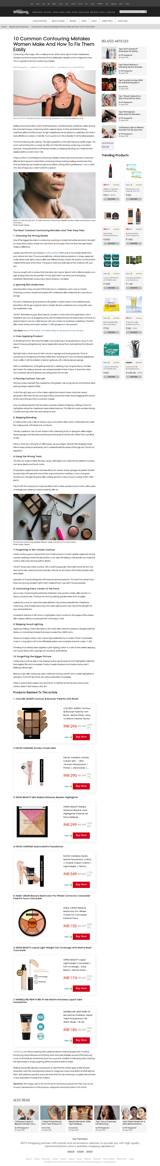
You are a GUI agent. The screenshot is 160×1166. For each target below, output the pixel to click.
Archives (131, 1159)
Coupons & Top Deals (40, 21)
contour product (52, 253)
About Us (28, 1159)
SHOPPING (100, 4)
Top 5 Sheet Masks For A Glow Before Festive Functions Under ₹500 (134, 1123)
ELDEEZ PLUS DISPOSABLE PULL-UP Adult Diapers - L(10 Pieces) (110, 324)
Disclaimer (63, 1159)
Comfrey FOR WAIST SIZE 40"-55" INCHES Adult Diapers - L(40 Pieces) (110, 279)
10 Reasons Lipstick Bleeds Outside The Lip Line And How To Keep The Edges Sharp (131, 128)
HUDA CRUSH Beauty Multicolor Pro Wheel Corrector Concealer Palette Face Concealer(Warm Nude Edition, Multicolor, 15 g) (76, 913)
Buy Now (111, 199)
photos (102, 12)
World (38, 4)
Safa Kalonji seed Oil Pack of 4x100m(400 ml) (133, 279)
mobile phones (37, 12)
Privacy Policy (97, 1159)
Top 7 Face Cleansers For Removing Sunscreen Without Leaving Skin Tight (106, 1123)
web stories (94, 12)
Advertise (37, 1159)
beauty (62, 12)
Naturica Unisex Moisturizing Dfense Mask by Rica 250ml (110, 235)
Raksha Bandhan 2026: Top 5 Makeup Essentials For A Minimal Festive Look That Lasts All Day (80, 1123)
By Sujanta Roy (123, 86)
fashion (56, 12)
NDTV (32, 4)
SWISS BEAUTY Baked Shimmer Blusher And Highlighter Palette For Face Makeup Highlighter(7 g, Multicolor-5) (75, 812)
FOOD (67, 4)
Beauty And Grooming (19, 27)
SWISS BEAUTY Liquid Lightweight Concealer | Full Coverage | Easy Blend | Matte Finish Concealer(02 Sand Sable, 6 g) (77, 965)
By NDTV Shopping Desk (20, 67)
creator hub (110, 12)
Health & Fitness (107, 21)
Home (4, 27)
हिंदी (48, 4)
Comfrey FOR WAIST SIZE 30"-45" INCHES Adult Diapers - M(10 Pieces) (110, 368)
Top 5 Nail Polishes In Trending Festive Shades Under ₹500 (130, 66)
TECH (86, 4)
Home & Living (122, 21)
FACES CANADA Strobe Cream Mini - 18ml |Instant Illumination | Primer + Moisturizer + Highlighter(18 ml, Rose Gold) (76, 762)
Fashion (84, 21)
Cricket (60, 4)
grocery (75, 12)
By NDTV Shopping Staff (125, 55)
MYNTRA (89, 1151)
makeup (86, 164)
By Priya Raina (46, 1128)
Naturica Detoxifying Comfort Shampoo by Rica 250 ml (132, 235)
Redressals (88, 1159)
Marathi (127, 4)
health (68, 12)
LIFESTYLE (73, 4)
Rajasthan (114, 4)
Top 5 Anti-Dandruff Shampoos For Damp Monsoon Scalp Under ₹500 (131, 50)
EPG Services (46, 1159)
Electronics (73, 21)
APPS (107, 4)
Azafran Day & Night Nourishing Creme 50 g (132, 323)
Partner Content (121, 1159)
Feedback (71, 1159)
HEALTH (80, 4)
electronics (48, 12)
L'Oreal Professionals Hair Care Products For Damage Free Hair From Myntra (52, 1123)
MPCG (120, 4)
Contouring (18, 1051)
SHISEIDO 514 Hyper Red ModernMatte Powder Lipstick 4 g (110, 190)
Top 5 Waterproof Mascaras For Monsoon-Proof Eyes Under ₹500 (130, 113)
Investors (79, 1159)
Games (92, 4)
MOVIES (54, 4)
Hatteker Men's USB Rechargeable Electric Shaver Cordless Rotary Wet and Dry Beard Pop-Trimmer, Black (133, 368)
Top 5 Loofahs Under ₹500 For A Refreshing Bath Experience (131, 81)
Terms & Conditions (108, 1159)
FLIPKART (80, 1151)
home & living (84, 12)
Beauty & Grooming (58, 21)
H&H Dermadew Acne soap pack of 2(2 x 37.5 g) (133, 190)
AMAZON (71, 1151)
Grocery (94, 21)
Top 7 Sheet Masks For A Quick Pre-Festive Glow (130, 97)
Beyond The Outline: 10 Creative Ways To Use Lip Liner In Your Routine (53, 330)
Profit (43, 4)
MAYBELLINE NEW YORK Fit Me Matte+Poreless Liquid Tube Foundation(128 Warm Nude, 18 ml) (77, 1016)
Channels (55, 1159)
